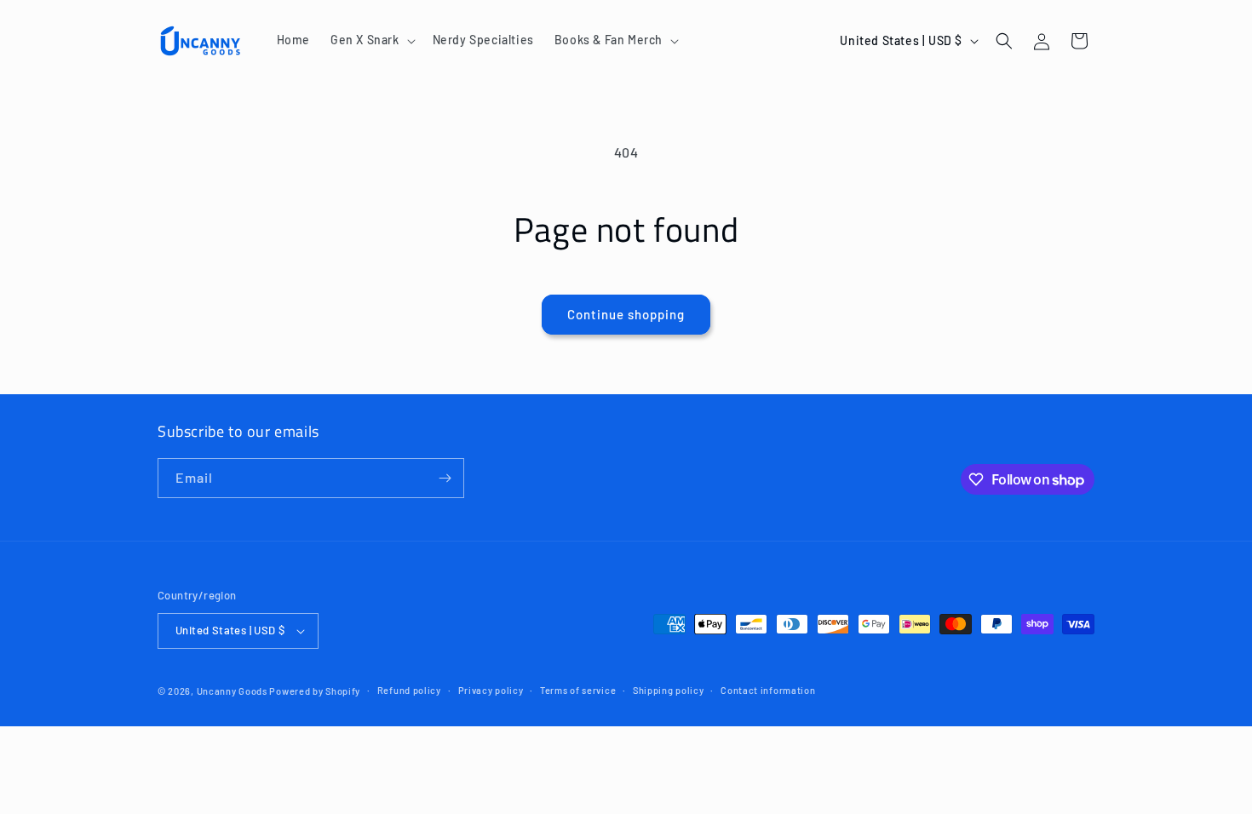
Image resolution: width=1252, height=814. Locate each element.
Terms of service (578, 690)
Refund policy (409, 690)
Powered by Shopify (314, 690)
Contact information (768, 690)
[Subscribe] (444, 478)
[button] (371, 40)
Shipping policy (668, 690)
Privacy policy (491, 690)
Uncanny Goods (232, 690)
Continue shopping (626, 314)
